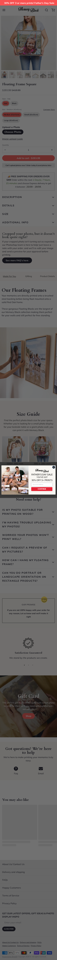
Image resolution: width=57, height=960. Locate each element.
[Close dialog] (53, 467)
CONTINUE (42, 489)
